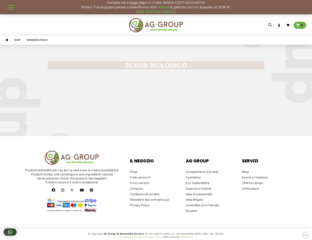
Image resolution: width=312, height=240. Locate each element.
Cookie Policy (154, 236)
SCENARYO (186, 236)
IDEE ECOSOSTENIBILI (156, 12)
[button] (10, 7)
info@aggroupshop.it (132, 236)
